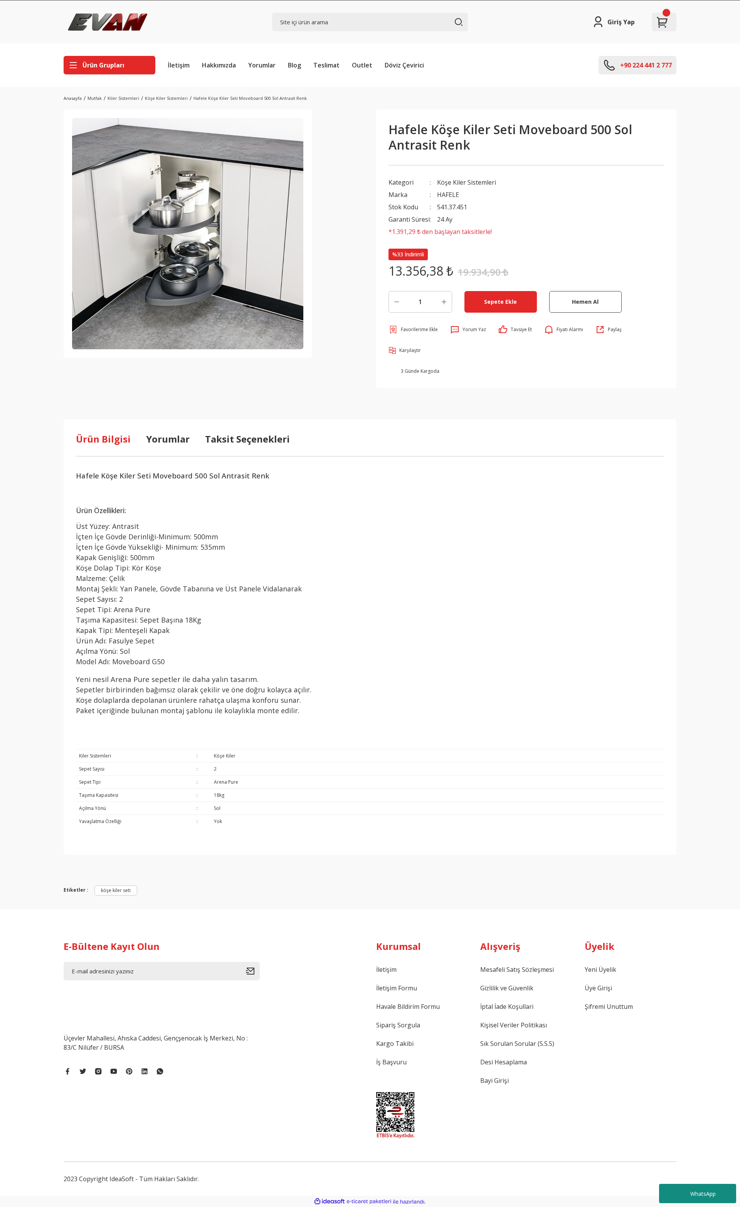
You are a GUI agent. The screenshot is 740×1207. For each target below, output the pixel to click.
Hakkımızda (219, 65)
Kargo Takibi (395, 1043)
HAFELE (448, 194)
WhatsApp (703, 1193)
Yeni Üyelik (600, 969)
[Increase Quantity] (444, 301)
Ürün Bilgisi (103, 439)
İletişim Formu (396, 988)
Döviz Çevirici (404, 65)
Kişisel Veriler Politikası (513, 1025)
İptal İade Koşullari (506, 1006)
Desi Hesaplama (503, 1062)
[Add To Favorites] (413, 329)
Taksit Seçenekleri (247, 439)
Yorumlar (262, 65)
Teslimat (326, 65)
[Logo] (108, 22)
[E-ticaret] (369, 1201)
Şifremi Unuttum (609, 1006)
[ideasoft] (329, 1201)
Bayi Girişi (494, 1080)
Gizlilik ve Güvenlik (506, 988)
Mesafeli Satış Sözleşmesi (517, 969)
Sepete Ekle (500, 301)
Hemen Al (585, 301)
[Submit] (253, 971)
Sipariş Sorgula (398, 1025)
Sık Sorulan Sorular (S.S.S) (517, 1043)
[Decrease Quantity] (396, 301)
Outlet (362, 65)
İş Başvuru (391, 1062)
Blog (294, 65)
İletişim (179, 65)
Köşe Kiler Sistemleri (466, 182)
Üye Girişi (598, 988)
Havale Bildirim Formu (408, 1006)
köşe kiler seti (116, 890)
